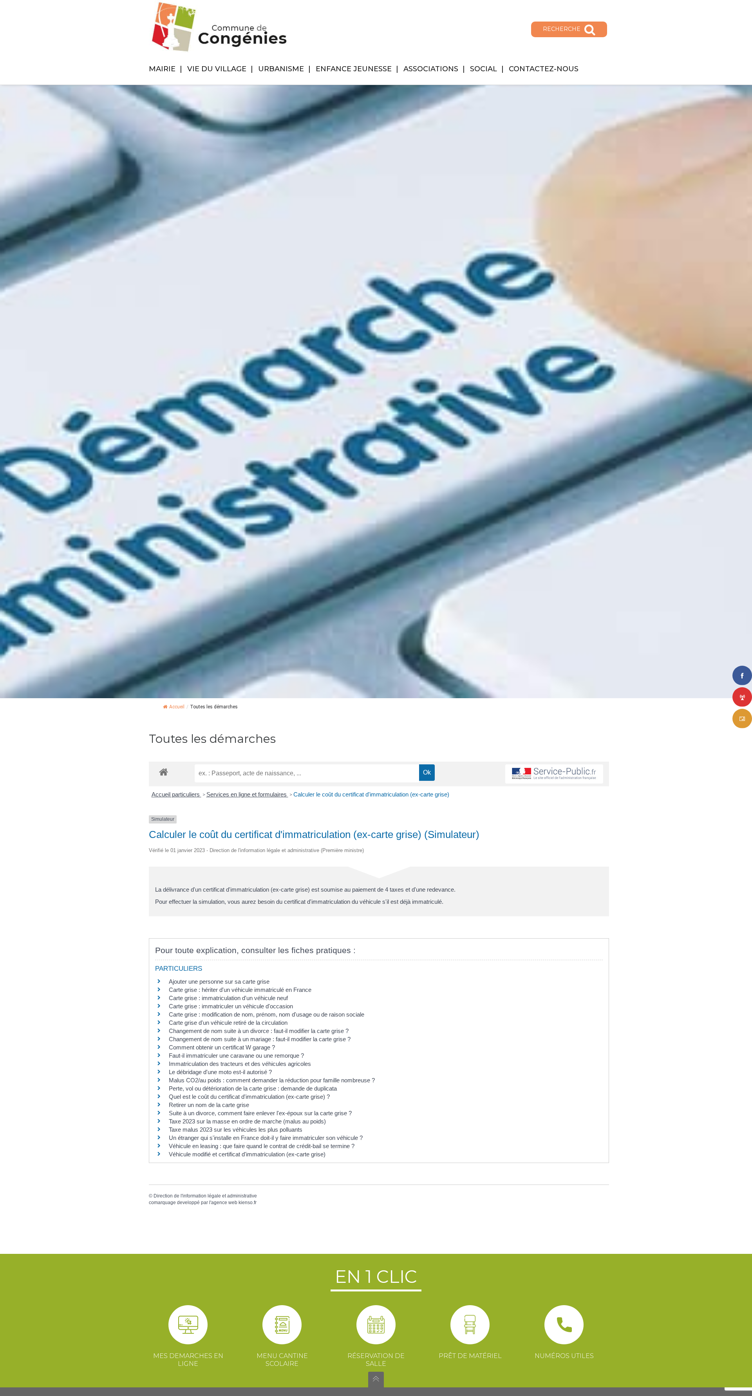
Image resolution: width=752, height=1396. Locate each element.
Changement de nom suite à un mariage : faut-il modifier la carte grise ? (260, 1039)
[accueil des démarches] (163, 771)
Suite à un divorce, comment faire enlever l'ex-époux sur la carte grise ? (260, 1113)
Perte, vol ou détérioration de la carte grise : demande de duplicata (253, 1088)
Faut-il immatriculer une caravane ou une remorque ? (236, 1055)
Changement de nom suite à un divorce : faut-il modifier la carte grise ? (259, 1031)
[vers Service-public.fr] (554, 774)
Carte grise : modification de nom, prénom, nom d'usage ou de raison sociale (266, 1014)
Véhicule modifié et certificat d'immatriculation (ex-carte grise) (247, 1154)
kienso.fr (248, 1202)
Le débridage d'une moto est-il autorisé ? (220, 1072)
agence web (224, 1202)
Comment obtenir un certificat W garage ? (222, 1047)
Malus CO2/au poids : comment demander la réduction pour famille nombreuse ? (272, 1080)
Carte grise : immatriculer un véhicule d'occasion (231, 1006)
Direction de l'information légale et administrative (205, 1196)
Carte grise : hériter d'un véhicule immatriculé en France (240, 989)
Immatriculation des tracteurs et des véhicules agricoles (240, 1063)
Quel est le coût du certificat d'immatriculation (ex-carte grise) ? (249, 1096)
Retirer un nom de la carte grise (209, 1105)
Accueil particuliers (176, 794)
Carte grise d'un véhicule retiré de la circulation (228, 1022)
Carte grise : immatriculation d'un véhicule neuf (228, 998)
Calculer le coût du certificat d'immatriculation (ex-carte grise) (371, 794)
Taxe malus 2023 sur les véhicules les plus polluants (235, 1129)
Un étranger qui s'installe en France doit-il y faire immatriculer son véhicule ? (266, 1137)
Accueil (176, 707)
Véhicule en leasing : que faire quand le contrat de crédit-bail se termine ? (261, 1146)
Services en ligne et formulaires (247, 794)
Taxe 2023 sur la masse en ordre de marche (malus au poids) (247, 1121)
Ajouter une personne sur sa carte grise (219, 981)
